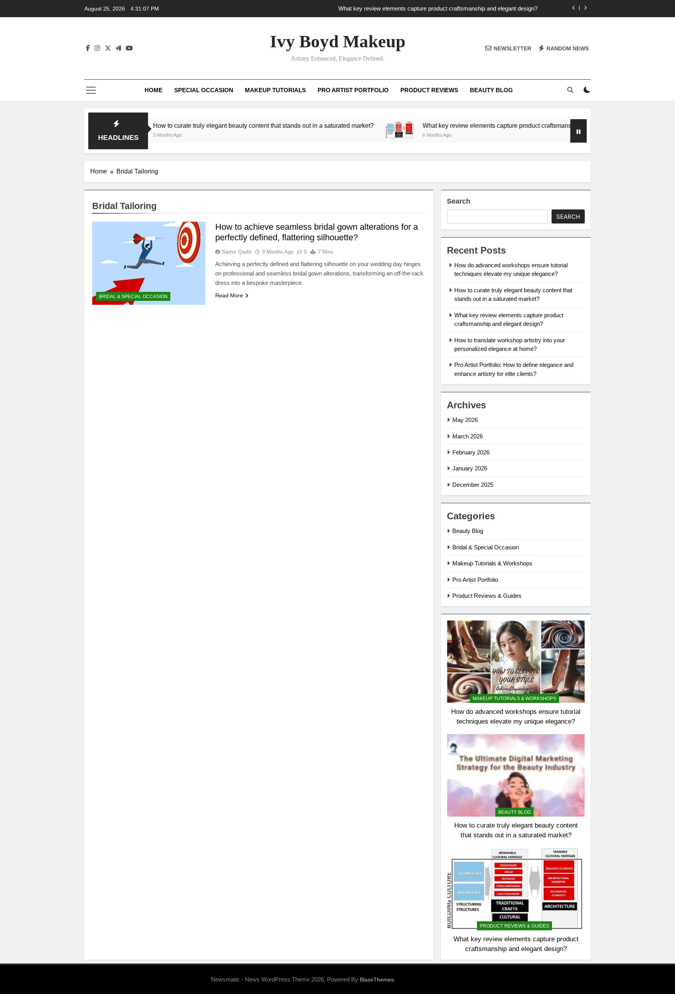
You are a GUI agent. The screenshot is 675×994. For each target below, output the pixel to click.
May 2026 (465, 420)
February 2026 (470, 452)
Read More (229, 295)
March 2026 (467, 436)
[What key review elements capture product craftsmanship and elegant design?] (360, 129)
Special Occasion (203, 90)
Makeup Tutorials (275, 90)
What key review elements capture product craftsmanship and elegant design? (438, 8)
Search (458, 201)
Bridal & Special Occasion (133, 296)
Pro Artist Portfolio (353, 90)
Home (153, 90)
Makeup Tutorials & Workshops (492, 563)
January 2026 (469, 468)
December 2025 (472, 484)
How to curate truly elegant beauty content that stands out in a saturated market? (223, 125)
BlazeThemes (377, 979)
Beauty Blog (491, 90)
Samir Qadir (237, 251)
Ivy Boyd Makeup (337, 41)
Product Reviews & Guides (486, 595)
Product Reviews (429, 90)
